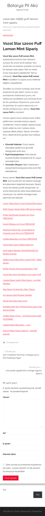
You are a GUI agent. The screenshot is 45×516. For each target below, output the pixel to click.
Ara (4, 490)
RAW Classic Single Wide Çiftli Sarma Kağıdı (22, 209)
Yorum (6, 397)
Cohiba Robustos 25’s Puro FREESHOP (20, 239)
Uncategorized (12, 342)
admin (37, 27)
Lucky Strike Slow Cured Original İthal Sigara (22, 203)
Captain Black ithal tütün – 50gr (16, 325)
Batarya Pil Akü (22, 5)
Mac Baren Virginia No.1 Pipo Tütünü (19, 289)
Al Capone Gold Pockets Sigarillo (17, 295)
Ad (5, 433)
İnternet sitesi (9, 454)
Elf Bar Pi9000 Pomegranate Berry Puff (20, 269)
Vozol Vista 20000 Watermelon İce (18, 245)
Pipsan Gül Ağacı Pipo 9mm (15, 301)
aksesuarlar (8, 35)
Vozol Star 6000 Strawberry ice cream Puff (22, 274)
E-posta (7, 444)
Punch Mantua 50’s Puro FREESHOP (19, 224)
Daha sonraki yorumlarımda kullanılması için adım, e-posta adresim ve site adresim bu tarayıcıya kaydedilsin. (22, 468)
